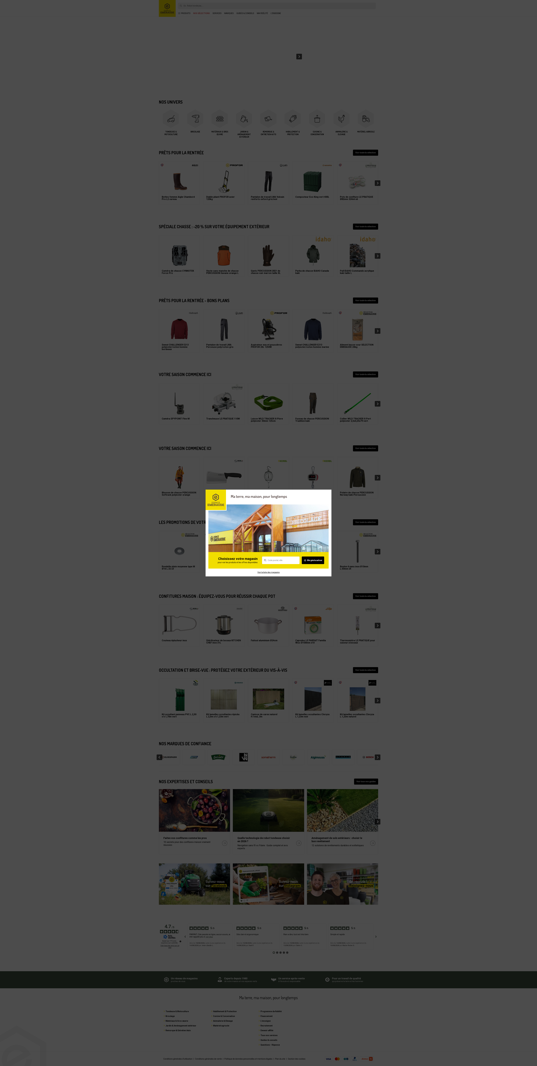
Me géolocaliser (314, 560)
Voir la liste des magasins (268, 572)
